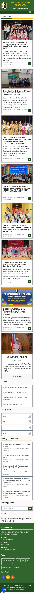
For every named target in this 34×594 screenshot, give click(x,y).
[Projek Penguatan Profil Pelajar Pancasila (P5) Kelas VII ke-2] (17, 520)
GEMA (20, 564)
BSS (18, 560)
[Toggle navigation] (30, 12)
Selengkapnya (17, 376)
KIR (15, 564)
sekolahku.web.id (21, 589)
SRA (23, 560)
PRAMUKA (17, 567)
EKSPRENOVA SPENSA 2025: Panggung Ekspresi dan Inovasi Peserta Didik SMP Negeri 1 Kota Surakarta (14, 312)
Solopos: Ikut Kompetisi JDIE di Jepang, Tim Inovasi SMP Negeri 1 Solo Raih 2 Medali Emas (15, 264)
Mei (16, 422)
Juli (16, 433)
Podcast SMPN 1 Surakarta (12, 404)
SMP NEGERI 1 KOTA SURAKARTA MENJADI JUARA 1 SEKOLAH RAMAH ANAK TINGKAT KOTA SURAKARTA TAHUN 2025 (17, 228)
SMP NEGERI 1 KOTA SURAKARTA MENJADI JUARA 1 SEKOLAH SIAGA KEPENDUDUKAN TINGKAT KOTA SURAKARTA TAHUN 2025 (16, 189)
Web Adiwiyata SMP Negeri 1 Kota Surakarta (15, 398)
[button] (4, 590)
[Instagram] (8, 577)
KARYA (9, 564)
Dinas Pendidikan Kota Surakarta (14, 392)
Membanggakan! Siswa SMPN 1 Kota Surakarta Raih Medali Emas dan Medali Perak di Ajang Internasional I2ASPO (16, 45)
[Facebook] (3, 577)
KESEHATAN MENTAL (8, 560)
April (16, 416)
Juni (16, 427)
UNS (28, 560)
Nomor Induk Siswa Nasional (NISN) (15, 388)
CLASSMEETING (6, 567)
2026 (3, 564)
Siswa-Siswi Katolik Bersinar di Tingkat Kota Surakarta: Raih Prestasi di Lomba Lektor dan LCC (17, 93)
